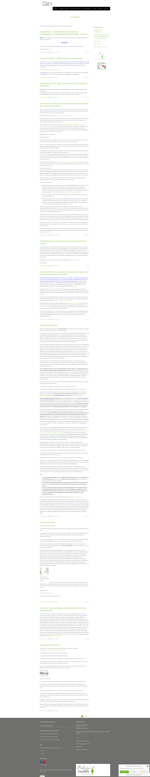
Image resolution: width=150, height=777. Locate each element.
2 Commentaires (56, 97)
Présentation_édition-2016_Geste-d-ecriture (49, 69)
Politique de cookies (129, 774)
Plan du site (79, 746)
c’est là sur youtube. (75, 260)
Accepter (124, 771)
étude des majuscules (74, 303)
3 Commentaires (56, 52)
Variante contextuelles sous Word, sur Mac (50, 739)
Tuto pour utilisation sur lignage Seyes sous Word (52, 747)
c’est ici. (60, 596)
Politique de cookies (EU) (82, 749)
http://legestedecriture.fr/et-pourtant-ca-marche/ (70, 192)
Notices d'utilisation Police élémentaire (49, 733)
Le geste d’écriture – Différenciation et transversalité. (61, 58)
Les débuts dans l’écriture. (50, 645)
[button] (147, 766)
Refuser (134, 771)
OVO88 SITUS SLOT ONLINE (56, 635)
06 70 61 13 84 (80, 726)
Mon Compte (43, 764)
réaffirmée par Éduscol (51, 289)
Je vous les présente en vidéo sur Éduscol (63, 300)
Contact (78, 738)
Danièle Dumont (44, 52)
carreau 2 (43, 753)
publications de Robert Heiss (75, 497)
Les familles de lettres (48, 325)
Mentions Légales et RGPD (137, 774)
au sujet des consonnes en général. (64, 115)
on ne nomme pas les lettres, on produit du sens (68, 162)
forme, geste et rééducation (47, 593)
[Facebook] (41, 762)
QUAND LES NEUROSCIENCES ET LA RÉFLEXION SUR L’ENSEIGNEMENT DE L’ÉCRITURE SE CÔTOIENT (101, 36)
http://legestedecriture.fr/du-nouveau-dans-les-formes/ (52, 650)
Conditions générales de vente (83, 743)
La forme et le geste (47, 522)
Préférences (143, 771)
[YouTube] (44, 762)
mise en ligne (50, 61)
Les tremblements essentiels (100, 47)
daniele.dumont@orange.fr (83, 728)
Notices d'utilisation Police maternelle (49, 736)
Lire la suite (87, 52)
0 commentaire (55, 77)
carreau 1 (43, 750)
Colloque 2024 (97, 41)
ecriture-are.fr (43, 771)
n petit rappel (55, 311)
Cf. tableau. (75, 286)
